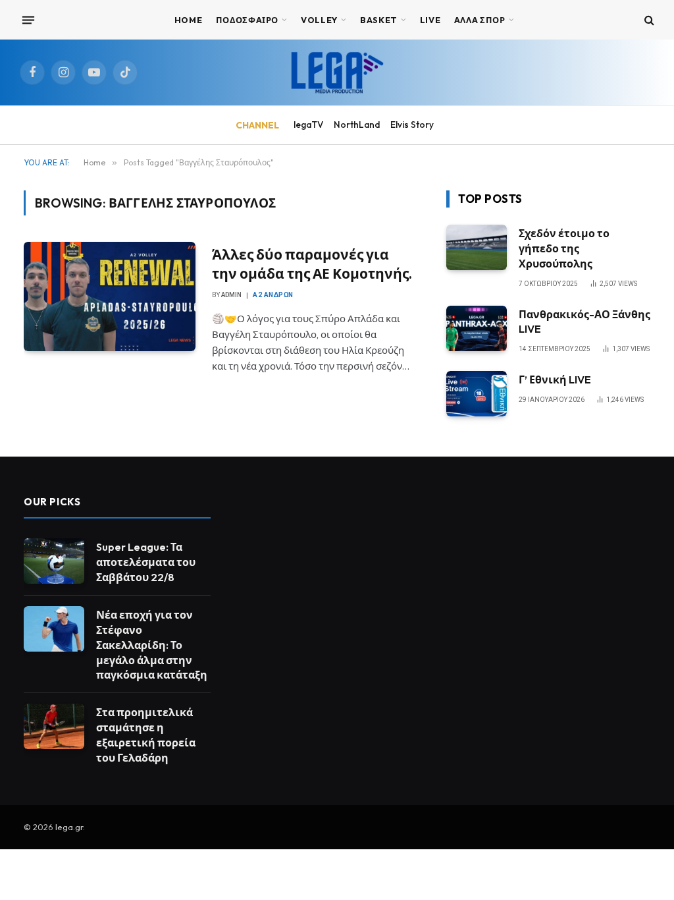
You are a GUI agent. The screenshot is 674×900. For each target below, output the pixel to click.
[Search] (648, 20)
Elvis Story (412, 124)
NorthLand (357, 124)
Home (188, 19)
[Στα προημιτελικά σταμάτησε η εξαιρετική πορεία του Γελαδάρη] (54, 726)
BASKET (379, 19)
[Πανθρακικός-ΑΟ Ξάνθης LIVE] (476, 328)
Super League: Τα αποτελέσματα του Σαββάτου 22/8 (145, 562)
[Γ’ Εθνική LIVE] (476, 393)
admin (231, 294)
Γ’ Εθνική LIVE (555, 379)
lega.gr (69, 827)
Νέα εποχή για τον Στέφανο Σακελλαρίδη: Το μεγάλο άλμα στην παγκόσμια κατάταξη (151, 645)
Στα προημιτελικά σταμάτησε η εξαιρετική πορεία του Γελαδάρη (145, 735)
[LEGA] (337, 72)
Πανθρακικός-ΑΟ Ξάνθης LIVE (584, 322)
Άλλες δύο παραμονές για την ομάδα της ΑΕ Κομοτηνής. (312, 264)
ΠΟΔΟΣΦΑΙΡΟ (247, 19)
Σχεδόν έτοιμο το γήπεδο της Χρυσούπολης (564, 248)
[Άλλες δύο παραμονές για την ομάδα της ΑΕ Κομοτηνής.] (109, 296)
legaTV (308, 124)
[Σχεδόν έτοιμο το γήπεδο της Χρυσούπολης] (476, 247)
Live (430, 19)
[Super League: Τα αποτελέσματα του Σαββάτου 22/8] (54, 561)
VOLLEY (319, 19)
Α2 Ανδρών (273, 294)
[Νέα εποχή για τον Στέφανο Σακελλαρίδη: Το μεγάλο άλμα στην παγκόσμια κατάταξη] (54, 629)
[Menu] (28, 19)
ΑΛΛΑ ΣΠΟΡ (480, 19)
